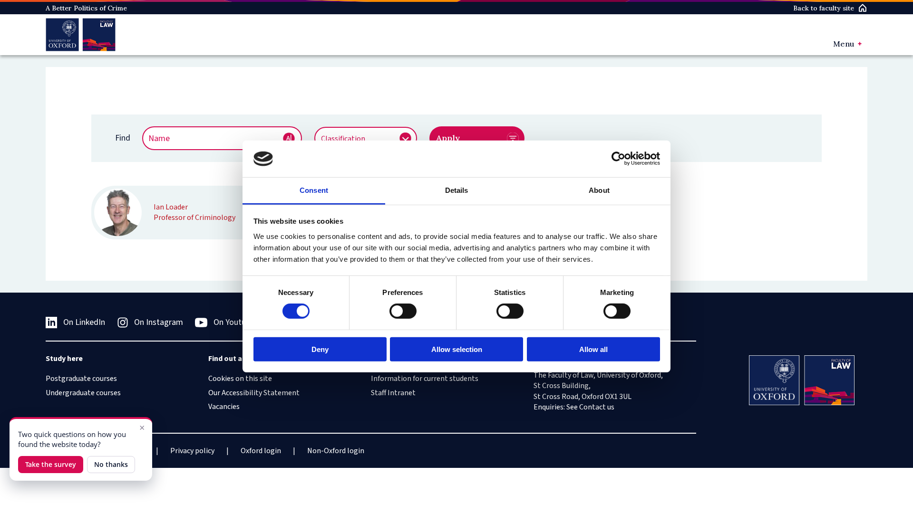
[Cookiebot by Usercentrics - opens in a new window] (618, 159)
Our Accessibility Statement (254, 393)
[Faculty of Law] (81, 34)
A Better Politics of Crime (86, 8)
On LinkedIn (84, 322)
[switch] (403, 311)
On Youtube (234, 322)
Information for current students (424, 378)
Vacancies (224, 406)
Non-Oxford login (335, 451)
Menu (843, 43)
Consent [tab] (314, 190)
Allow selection (456, 349)
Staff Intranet (393, 393)
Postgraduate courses (81, 378)
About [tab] (599, 190)
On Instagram (158, 322)
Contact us (596, 407)
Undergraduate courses (83, 393)
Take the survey (50, 464)
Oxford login (261, 451)
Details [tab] (456, 190)
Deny (320, 349)
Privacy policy (192, 451)
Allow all (593, 349)
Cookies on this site (240, 378)
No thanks (111, 464)
